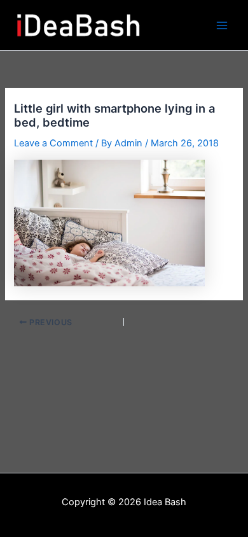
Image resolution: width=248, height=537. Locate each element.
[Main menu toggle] (222, 25)
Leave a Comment (53, 143)
